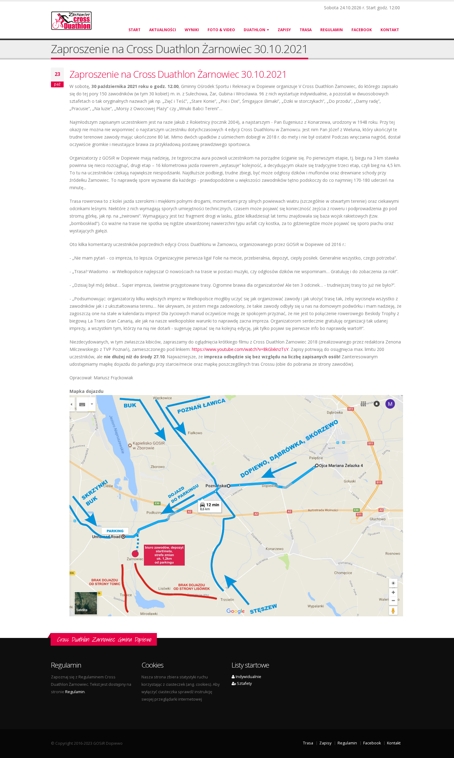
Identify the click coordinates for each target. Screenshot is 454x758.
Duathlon (254, 29)
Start (134, 29)
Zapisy (284, 29)
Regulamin (331, 29)
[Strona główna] (75, 20)
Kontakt (389, 29)
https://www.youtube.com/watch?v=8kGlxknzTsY (240, 349)
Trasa (306, 29)
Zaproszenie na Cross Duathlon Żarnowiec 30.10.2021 (178, 74)
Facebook (361, 29)
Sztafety (244, 683)
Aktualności (162, 29)
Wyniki (192, 29)
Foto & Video (221, 29)
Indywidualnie (248, 676)
